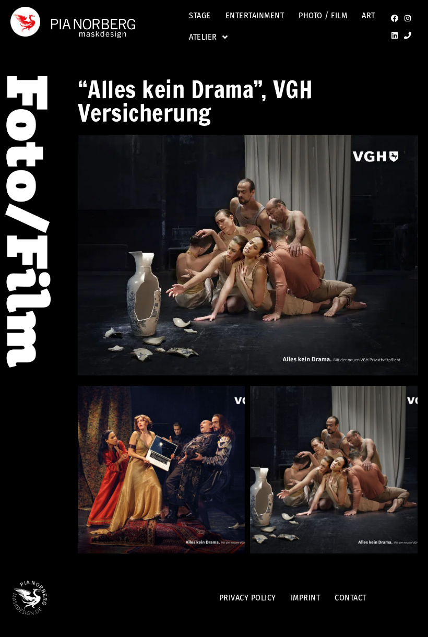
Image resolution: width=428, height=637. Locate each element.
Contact (350, 598)
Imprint (305, 598)
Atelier (203, 37)
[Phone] (407, 35)
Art (368, 15)
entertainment (254, 15)
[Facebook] (394, 18)
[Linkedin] (394, 35)
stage (200, 15)
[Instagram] (407, 18)
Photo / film (323, 15)
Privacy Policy (247, 598)
